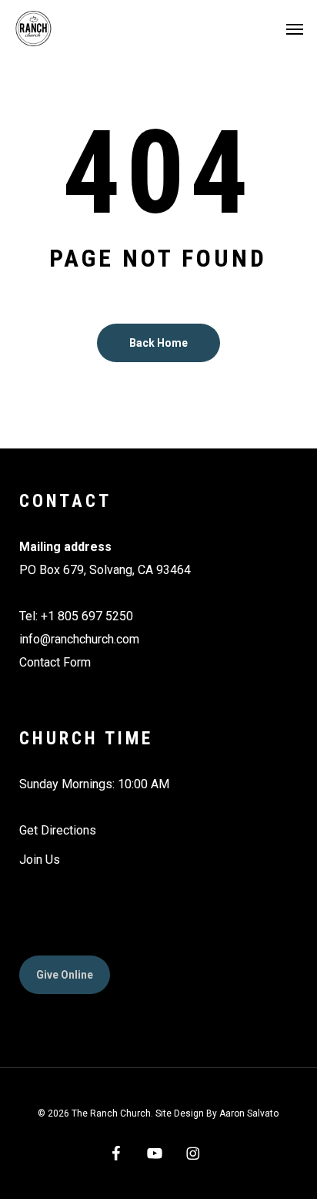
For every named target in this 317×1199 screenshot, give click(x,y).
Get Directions (57, 830)
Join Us (39, 859)
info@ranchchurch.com (79, 639)
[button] (294, 28)
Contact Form (55, 662)
